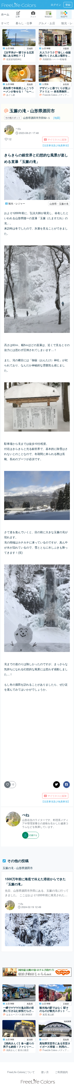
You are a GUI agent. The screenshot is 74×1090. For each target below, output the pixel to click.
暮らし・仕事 (24, 23)
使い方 (45, 1072)
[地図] (56, 118)
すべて (5, 23)
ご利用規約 (61, 1072)
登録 (67, 4)
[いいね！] (6, 139)
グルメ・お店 (46, 23)
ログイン (56, 4)
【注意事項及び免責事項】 (55, 145)
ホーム (5, 14)
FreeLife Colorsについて (21, 1072)
